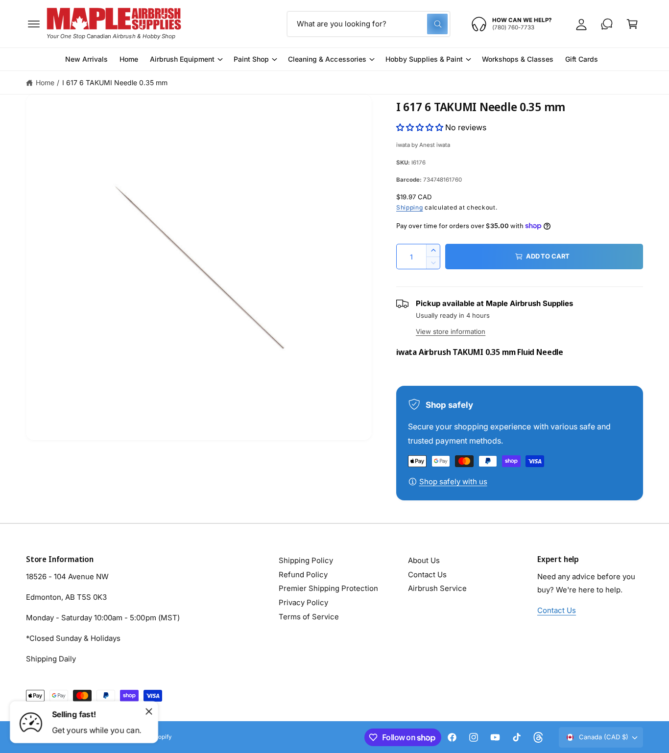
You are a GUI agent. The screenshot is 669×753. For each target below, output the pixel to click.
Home (45, 82)
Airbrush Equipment (182, 59)
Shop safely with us (453, 481)
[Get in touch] (607, 24)
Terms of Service (309, 616)
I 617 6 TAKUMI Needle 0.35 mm (114, 82)
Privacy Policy (303, 602)
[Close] (149, 711)
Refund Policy (303, 574)
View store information (450, 331)
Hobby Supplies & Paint (424, 59)
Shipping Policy (306, 560)
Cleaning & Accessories (327, 59)
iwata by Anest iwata (423, 144)
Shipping (409, 207)
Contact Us (427, 574)
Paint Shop (251, 59)
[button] (34, 24)
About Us (424, 560)
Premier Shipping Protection (328, 588)
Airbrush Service (437, 588)
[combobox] (368, 24)
